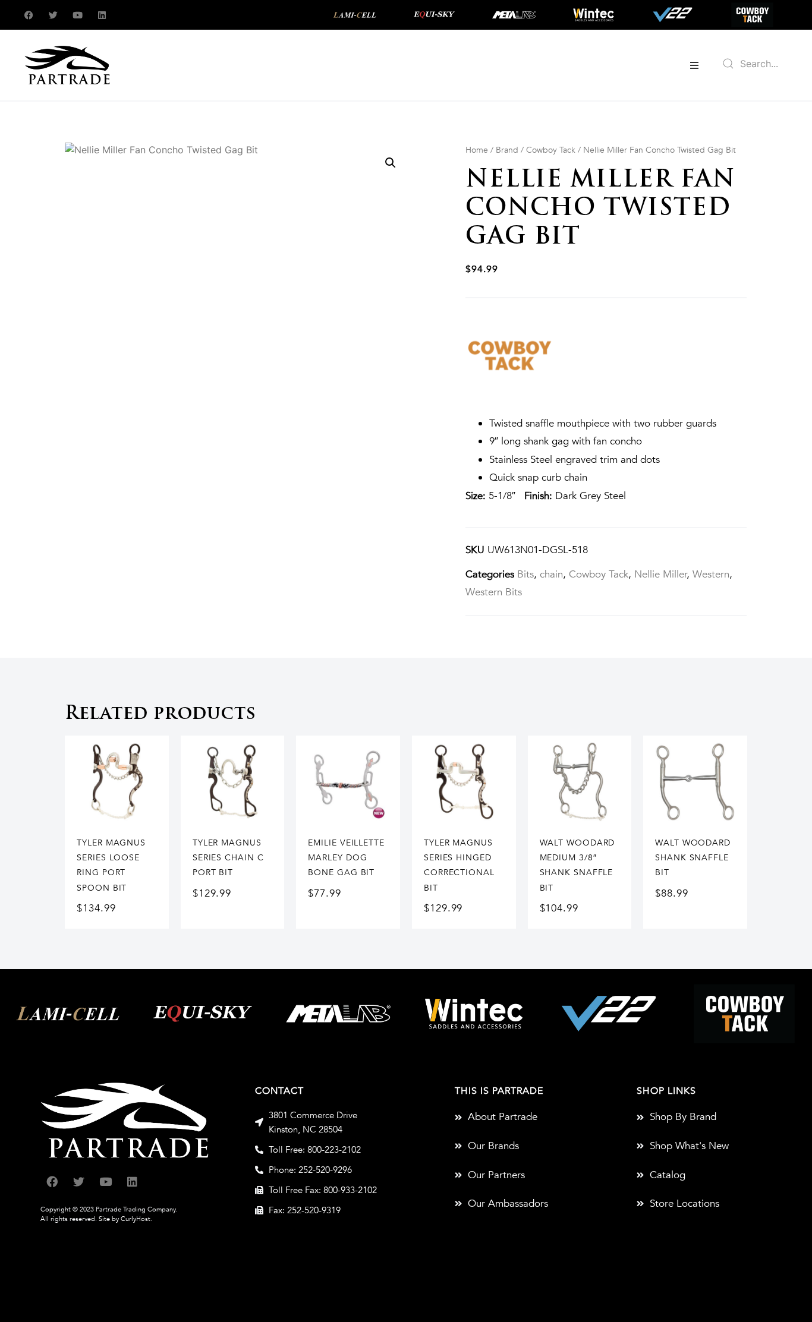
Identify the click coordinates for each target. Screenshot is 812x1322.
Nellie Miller (660, 574)
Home (476, 150)
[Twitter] (53, 15)
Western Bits (493, 592)
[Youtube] (77, 15)
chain (551, 574)
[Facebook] (28, 15)
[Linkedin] (101, 15)
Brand (507, 150)
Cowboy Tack (550, 150)
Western (711, 574)
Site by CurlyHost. (125, 1218)
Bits (525, 574)
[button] (694, 65)
